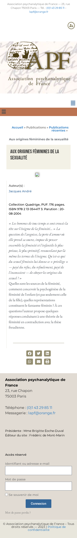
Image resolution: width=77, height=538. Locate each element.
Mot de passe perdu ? (18, 512)
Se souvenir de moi (23, 495)
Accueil (17, 127)
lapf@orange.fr (38, 11)
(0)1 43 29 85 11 (55, 7)
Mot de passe (15, 479)
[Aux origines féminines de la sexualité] (37, 175)
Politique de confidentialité (47, 528)
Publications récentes (58, 128)
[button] (73, 103)
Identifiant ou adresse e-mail (27, 464)
